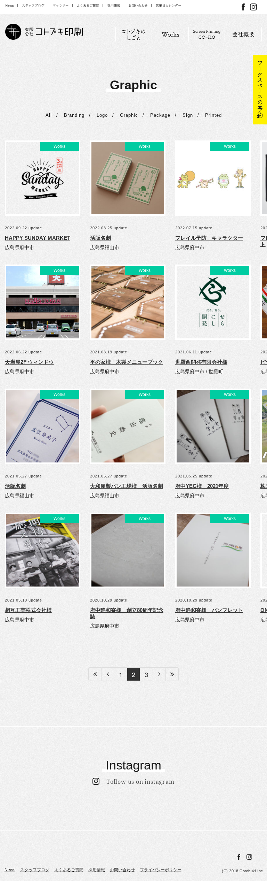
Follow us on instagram (136, 782)
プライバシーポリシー (160, 869)
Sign (188, 115)
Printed (213, 115)
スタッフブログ (34, 869)
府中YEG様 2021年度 (202, 486)
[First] (95, 674)
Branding (74, 115)
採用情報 (96, 869)
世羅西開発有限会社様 (201, 362)
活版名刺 (100, 238)
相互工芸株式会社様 (28, 610)
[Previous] (108, 674)
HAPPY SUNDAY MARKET (37, 238)
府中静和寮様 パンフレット (209, 610)
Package (160, 115)
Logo (102, 115)
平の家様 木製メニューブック (126, 362)
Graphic (129, 115)
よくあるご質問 (68, 869)
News (10, 869)
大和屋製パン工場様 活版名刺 (126, 486)
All (49, 115)
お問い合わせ (122, 869)
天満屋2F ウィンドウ (29, 362)
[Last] (172, 674)
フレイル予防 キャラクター (209, 238)
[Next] (159, 674)
